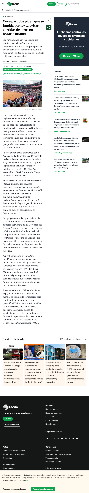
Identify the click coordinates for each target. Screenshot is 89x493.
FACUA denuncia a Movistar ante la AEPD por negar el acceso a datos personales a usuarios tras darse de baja (75, 372)
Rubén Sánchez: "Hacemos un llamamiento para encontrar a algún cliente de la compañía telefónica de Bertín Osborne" (34, 372)
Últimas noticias (52, 409)
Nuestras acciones (53, 413)
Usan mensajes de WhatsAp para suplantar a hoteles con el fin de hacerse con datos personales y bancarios (55, 372)
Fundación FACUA (53, 462)
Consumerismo (52, 420)
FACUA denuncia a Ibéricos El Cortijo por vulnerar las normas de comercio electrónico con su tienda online (12, 372)
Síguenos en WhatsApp (12, 73)
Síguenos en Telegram (31, 73)
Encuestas (7, 458)
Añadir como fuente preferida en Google (17, 69)
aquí (28, 480)
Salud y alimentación (62, 131)
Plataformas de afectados (14, 454)
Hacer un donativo (12, 424)
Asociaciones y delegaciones (58, 454)
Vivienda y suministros (63, 153)
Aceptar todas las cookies (43, 489)
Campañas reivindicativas (14, 451)
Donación (62, 4)
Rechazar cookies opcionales (14, 489)
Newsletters (50, 424)
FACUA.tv (49, 417)
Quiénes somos (52, 451)
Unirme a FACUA (71, 56)
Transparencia (51, 458)
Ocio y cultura (59, 91)
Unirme (51, 4)
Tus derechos (8, 468)
